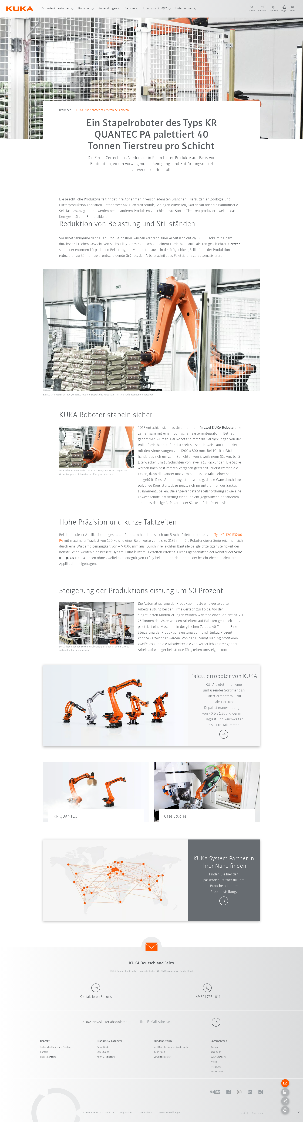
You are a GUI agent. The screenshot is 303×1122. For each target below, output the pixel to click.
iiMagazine (215, 1067)
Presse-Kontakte (48, 1057)
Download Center (162, 1057)
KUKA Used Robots (106, 1057)
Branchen (84, 8)
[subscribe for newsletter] (216, 1022)
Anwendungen (107, 8)
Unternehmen (184, 8)
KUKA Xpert (159, 1052)
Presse (213, 1062)
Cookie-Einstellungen (169, 1112)
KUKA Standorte (218, 1057)
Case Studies (103, 1052)
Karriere (214, 1047)
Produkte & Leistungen (55, 8)
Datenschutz (145, 1112)
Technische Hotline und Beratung (56, 1047)
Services (130, 8)
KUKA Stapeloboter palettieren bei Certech (102, 110)
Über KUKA (215, 1052)
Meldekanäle (216, 1071)
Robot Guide (103, 1047)
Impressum (126, 1112)
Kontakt (44, 1052)
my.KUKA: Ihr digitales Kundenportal (171, 1047)
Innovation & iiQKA (155, 8)
